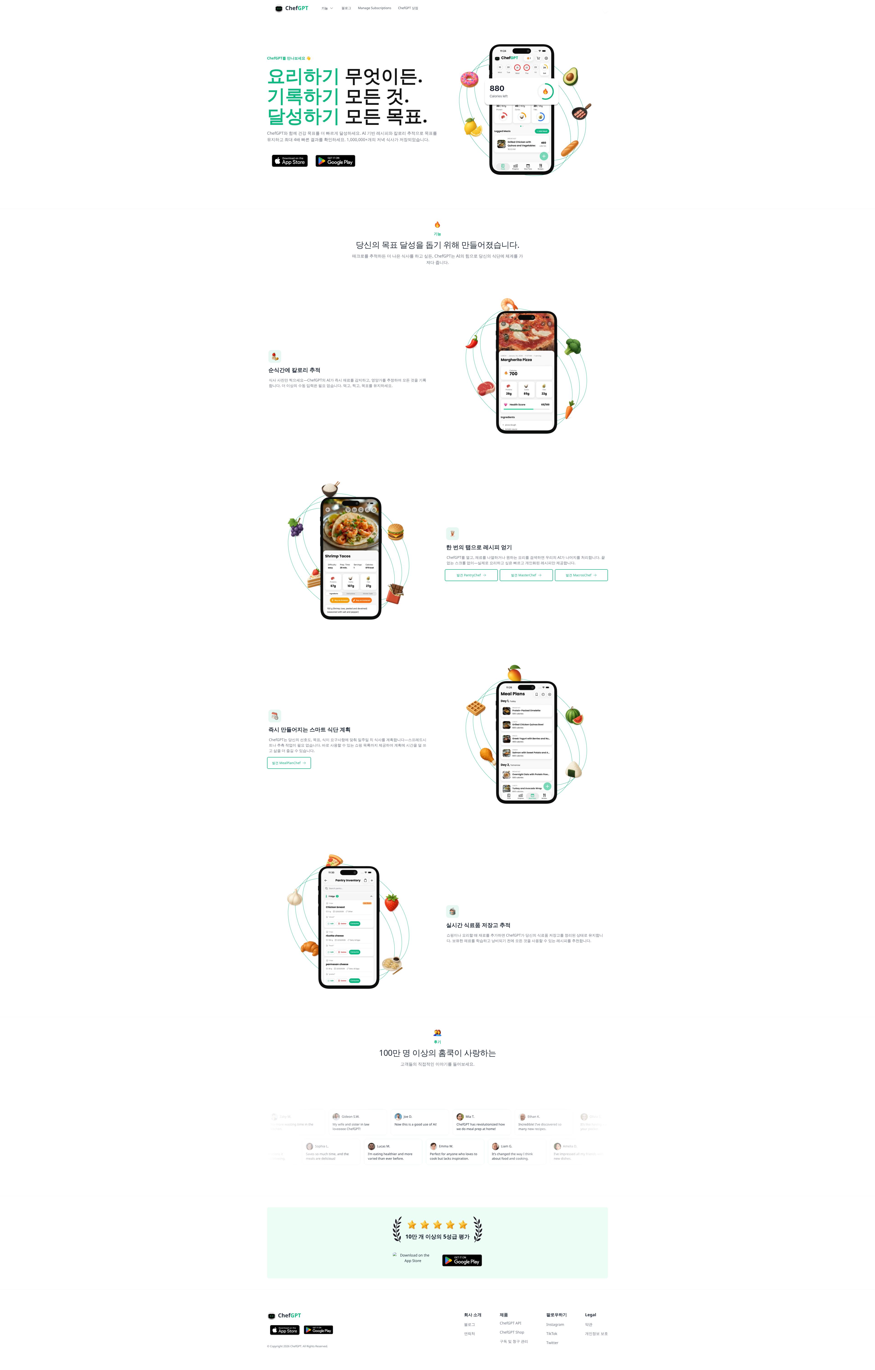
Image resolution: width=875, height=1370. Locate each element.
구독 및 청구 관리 (514, 1341)
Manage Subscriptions (374, 8)
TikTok (551, 1333)
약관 (588, 1324)
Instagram (555, 1324)
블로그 (346, 8)
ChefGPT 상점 (408, 8)
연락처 (469, 1333)
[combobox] (605, 8)
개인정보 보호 (596, 1333)
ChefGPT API (510, 1323)
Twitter (552, 1342)
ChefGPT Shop (512, 1332)
